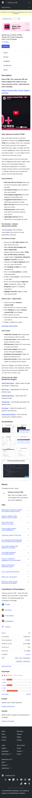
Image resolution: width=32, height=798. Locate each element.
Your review (5, 694)
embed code (26, 661)
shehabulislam (9, 621)
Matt (4, 762)
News (3, 734)
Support (4, 748)
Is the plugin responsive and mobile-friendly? (9, 553)
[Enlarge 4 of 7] (28, 438)
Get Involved (21, 745)
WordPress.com (7, 759)
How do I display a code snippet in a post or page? (9, 516)
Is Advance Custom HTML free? (11, 535)
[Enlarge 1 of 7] (13, 426)
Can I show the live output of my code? (8, 523)
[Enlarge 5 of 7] (13, 450)
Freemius (7, 627)
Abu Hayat (8, 610)
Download (6, 46)
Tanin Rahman (9, 615)
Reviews (5, 57)
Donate (20, 751)
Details (5, 52)
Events (19, 748)
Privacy (4, 740)
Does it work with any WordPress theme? (8, 565)
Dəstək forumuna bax (8, 706)
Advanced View (6, 666)
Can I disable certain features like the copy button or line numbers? (12, 540)
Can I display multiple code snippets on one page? (10, 546)
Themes (19, 734)
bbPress (5, 765)
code (20, 658)
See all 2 (28, 654)
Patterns (19, 740)
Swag (19, 754)
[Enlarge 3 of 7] (13, 438)
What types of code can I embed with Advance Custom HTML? (12, 510)
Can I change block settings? (10, 571)
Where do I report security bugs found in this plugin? (10, 582)
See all (28, 694)
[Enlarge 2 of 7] (28, 426)
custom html (19, 661)
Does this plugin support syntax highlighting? (9, 529)
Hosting (4, 737)
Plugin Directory (6, 7)
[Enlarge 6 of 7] (28, 450)
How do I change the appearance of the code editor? (11, 559)
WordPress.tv (6, 754)
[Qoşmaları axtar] (19, 18)
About (3, 731)
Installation (6, 61)
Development (7, 65)
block (16, 658)
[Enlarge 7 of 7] (28, 461)
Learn (3, 745)
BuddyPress (6, 768)
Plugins (19, 737)
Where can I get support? (9, 577)
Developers (5, 751)
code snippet (26, 658)
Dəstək (5, 70)
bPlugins (6, 42)
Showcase (20, 731)
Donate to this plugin (8, 721)
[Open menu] (29, 2)
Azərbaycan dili (10, 775)
